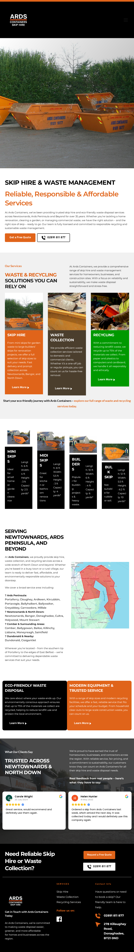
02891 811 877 (114, 915)
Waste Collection (68, 896)
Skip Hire (62, 891)
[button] (126, 20)
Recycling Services (69, 902)
